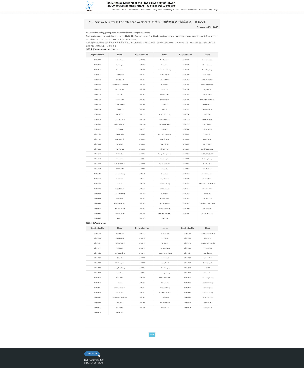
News (124, 10)
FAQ (210, 10)
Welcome (115, 10)
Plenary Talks (146, 10)
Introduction (133, 10)
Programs (157, 10)
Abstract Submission (189, 10)
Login (216, 10)
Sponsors (202, 10)
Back (152, 335)
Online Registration (171, 10)
